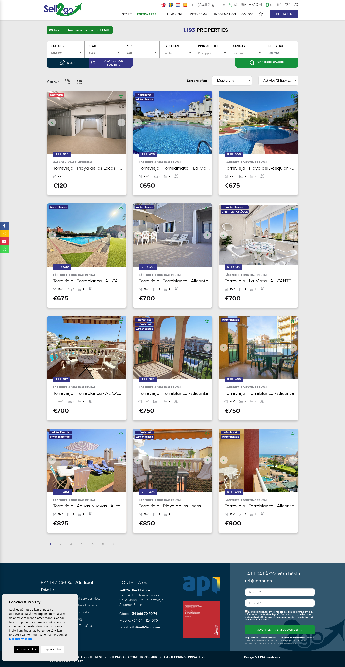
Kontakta (284, 14)
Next (121, 122)
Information (225, 14)
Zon (129, 46)
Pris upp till (208, 46)
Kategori (58, 46)
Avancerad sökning (113, 62)
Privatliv (196, 657)
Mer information (20, 639)
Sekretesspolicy (290, 614)
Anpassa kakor (52, 649)
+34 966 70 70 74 (143, 613)
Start (127, 14)
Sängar (239, 46)
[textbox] (65, 52)
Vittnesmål (199, 14)
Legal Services (88, 605)
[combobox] (65, 52)
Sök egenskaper (270, 62)
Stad (92, 46)
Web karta (75, 661)
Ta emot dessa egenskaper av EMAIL (81, 30)
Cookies (56, 661)
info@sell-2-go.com (208, 4)
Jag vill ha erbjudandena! (280, 629)
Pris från (171, 46)
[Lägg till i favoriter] (121, 96)
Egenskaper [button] (147, 14)
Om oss (247, 14)
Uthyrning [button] (173, 14)
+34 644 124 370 (283, 4)
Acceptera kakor (26, 649)
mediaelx (273, 657)
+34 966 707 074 (247, 4)
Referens (275, 46)
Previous (52, 122)
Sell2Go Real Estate (63, 9)
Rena (71, 63)
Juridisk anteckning (168, 657)
